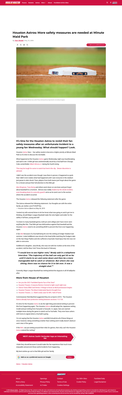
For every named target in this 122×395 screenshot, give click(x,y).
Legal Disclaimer (100, 382)
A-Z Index (43, 385)
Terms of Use (62, 382)
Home (18, 364)
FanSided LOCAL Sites (61, 3)
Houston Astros (27, 364)
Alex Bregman (21, 187)
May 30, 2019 (40, 208)
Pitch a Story (20, 382)
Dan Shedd (19, 40)
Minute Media (14, 390)
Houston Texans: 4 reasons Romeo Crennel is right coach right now (42, 285)
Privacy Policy (45, 382)
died (21, 234)
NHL (22, 328)
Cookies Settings (63, 385)
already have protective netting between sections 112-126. (42, 299)
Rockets (31, 3)
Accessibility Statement (24, 385)
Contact (60, 378)
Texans (24, 3)
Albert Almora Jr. (36, 164)
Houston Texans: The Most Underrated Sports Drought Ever (39, 290)
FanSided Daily (99, 378)
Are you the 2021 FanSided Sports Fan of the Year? (36, 282)
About (50, 3)
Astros (37, 3)
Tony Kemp (31, 187)
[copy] (27, 45)
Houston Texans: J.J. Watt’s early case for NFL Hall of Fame (39, 293)
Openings (43, 378)
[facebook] (110, 2)
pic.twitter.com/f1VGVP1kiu (31, 206)
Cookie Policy (81, 382)
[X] (107, 2)
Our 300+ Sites (81, 378)
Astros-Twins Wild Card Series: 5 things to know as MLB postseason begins (45, 287)
